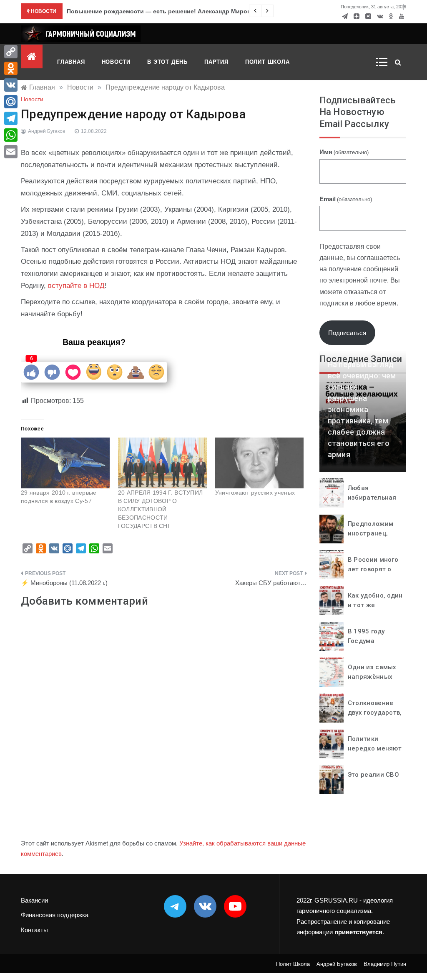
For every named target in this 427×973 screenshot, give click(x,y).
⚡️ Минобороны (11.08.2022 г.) (64, 582)
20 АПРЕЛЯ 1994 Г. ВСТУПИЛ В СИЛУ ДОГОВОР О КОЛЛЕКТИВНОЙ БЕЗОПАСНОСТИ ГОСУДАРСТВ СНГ (160, 509)
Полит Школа (267, 62)
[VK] (11, 85)
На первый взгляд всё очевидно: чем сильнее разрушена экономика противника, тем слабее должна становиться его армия (362, 409)
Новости (116, 62)
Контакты (34, 929)
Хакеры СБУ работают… (271, 582)
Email (345, 199)
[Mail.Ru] (11, 101)
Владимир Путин (385, 964)
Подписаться (347, 332)
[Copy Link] (11, 51)
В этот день (167, 62)
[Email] (11, 151)
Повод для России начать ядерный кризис (130, 11)
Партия (216, 62)
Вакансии (34, 900)
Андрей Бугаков (46, 131)
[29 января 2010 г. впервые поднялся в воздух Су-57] (65, 463)
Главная (71, 62)
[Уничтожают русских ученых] (259, 463)
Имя (344, 151)
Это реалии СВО (373, 774)
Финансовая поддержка (54, 914)
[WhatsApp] (11, 135)
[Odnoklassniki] (11, 68)
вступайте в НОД (76, 286)
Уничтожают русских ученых (255, 492)
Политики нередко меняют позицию (375, 748)
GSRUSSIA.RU (336, 900)
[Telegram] (11, 118)
